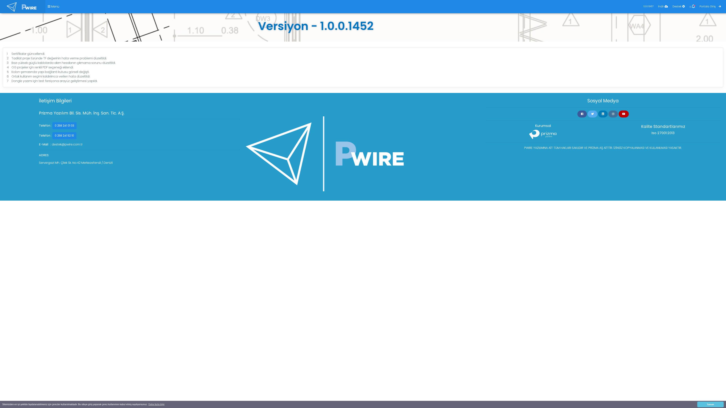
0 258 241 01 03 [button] (64, 126)
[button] (582, 113)
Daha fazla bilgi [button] (156, 404)
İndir (661, 6)
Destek (677, 6)
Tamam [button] (710, 404)
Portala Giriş (709, 6)
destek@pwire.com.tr (67, 144)
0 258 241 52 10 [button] (64, 136)
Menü (54, 6)
